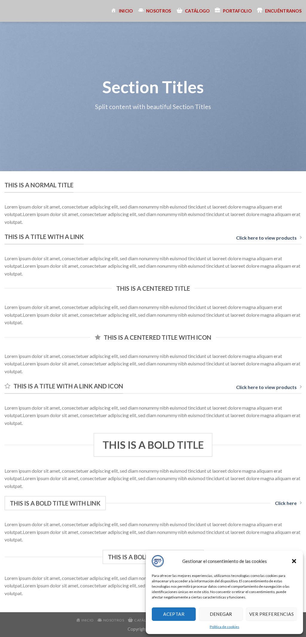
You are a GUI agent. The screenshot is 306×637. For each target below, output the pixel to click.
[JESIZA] (8, 10)
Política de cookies (224, 626)
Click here (286, 503)
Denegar (221, 614)
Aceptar (173, 614)
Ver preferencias (271, 614)
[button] (294, 561)
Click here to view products (266, 238)
